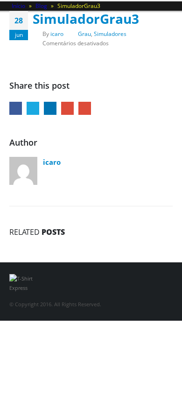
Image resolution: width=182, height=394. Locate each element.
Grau (84, 33)
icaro (56, 33)
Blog (41, 6)
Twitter (33, 108)
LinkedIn (50, 108)
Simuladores (110, 33)
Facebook (15, 108)
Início (18, 6)
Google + (67, 108)
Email (84, 108)
